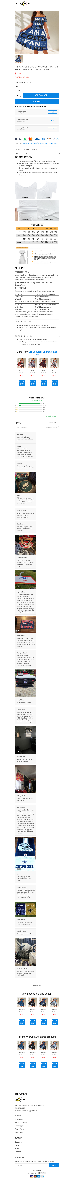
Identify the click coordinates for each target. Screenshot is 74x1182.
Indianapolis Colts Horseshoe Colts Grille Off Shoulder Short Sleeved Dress (33, 1011)
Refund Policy (19, 1132)
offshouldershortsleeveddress (46, 143)
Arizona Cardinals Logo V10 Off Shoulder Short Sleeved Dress (32, 371)
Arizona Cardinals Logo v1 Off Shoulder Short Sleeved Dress (43, 371)
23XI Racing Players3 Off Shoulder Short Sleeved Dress (21, 371)
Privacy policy (19, 1119)
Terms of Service (21, 1123)
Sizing (17, 1148)
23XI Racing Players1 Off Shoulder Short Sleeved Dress (54, 371)
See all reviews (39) (37, 400)
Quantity (18, 91)
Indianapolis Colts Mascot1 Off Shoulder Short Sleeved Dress (44, 1011)
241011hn (26, 143)
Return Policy (19, 1129)
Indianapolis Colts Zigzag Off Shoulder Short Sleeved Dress (22, 1011)
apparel (33, 143)
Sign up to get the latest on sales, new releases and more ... (35, 1161)
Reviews (18, 1152)
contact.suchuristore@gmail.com (26, 1111)
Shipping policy (20, 1126)
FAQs (17, 1145)
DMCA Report (32, 1173)
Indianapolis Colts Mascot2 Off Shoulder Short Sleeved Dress (55, 1011)
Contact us (18, 1142)
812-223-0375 (20, 1108)
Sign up (54, 1165)
